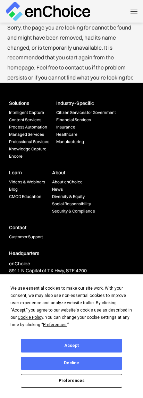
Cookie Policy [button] (30, 317)
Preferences (72, 380)
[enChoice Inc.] (48, 11)
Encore (16, 156)
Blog (13, 189)
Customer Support (26, 236)
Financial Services (73, 119)
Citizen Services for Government (86, 112)
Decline (71, 362)
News (57, 189)
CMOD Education (25, 196)
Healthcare (66, 134)
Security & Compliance (73, 211)
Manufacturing (70, 141)
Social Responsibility (71, 203)
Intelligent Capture (26, 112)
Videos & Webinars (27, 181)
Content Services (25, 119)
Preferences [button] (55, 324)
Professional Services (29, 141)
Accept (71, 345)
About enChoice (67, 181)
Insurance (65, 127)
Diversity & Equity (68, 196)
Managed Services (26, 134)
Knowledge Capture (28, 148)
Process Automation (28, 127)
